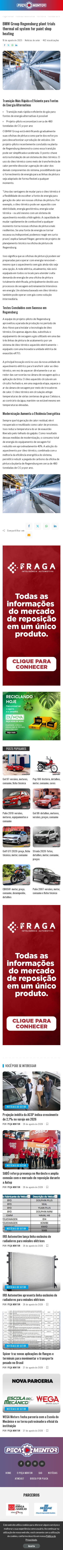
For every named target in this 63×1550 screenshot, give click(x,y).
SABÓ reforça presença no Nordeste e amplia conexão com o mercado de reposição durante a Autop (31, 1177)
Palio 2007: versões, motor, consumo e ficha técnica (46, 891)
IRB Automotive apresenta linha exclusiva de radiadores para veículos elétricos (30, 1297)
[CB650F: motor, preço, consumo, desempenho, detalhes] (16, 874)
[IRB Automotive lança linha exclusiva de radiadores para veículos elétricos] (31, 1213)
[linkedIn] (55, 526)
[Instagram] (35, 1464)
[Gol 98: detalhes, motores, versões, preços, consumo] (46, 798)
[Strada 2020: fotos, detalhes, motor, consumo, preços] (46, 836)
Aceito (31, 1546)
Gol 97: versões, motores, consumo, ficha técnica (15, 781)
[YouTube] (42, 1464)
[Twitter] (8, 45)
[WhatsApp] (12, 45)
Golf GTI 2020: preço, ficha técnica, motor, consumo (16, 853)
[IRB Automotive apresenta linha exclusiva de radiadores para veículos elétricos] (31, 1271)
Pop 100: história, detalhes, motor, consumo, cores (46, 781)
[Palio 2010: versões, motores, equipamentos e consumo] (16, 798)
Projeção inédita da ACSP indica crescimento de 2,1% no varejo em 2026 (30, 1116)
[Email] (28, 534)
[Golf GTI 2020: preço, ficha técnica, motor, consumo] (16, 836)
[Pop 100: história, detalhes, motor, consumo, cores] (46, 765)
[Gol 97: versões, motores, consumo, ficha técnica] (16, 765)
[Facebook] (4, 45)
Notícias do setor (32, 40)
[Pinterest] (28, 1464)
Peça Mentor (14, 1123)
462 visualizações (51, 40)
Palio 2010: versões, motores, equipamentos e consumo (15, 817)
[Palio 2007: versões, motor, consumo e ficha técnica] (46, 874)
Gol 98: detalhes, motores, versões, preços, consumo (46, 815)
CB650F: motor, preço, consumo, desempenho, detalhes (14, 893)
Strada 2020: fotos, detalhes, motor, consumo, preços (46, 855)
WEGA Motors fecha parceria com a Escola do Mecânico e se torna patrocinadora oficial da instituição (31, 1421)
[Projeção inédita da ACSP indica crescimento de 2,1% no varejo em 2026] (31, 1091)
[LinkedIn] (16, 45)
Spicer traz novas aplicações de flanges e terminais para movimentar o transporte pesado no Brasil (28, 1358)
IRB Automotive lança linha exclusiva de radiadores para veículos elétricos (27, 1238)
